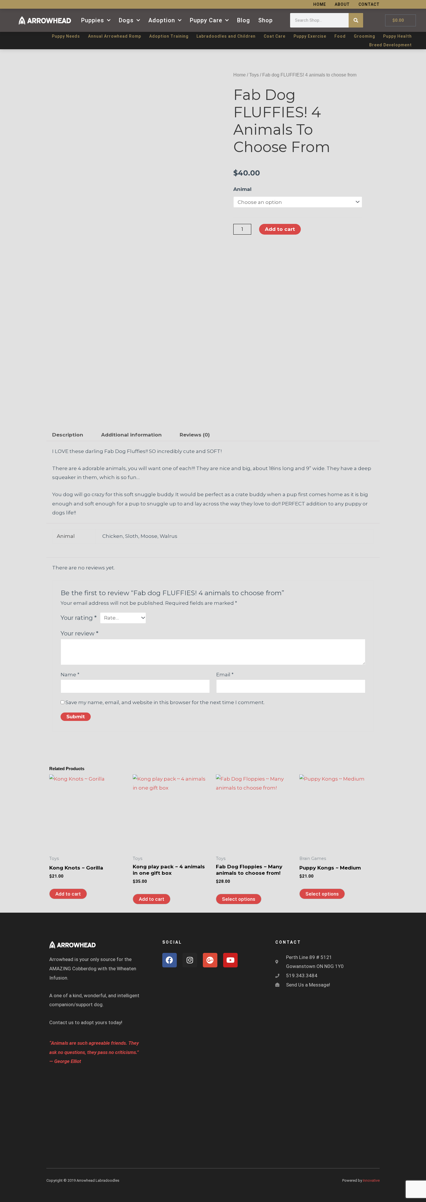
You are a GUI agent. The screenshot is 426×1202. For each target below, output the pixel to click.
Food (340, 36)
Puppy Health (397, 36)
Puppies (92, 20)
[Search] (356, 20)
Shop (265, 20)
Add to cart (280, 229)
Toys (254, 74)
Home (239, 74)
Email (225, 674)
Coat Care (274, 36)
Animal (242, 189)
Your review (80, 633)
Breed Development (390, 45)
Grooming (364, 36)
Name (70, 674)
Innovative (371, 1180)
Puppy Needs (66, 36)
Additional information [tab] (131, 435)
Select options (238, 899)
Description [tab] (67, 435)
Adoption (161, 20)
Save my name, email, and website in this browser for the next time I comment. (165, 702)
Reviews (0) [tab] (195, 435)
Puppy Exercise (310, 36)
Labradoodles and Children (226, 36)
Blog (243, 20)
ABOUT (342, 4)
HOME (319, 4)
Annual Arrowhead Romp (114, 36)
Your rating (79, 617)
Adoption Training (168, 36)
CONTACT (369, 4)
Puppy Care (206, 20)
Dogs (126, 20)
